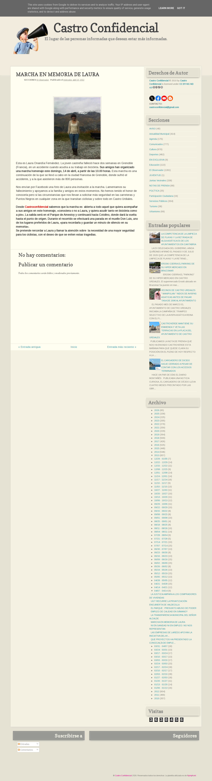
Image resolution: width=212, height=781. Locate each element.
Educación (154, 165)
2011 (156, 695)
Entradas (24, 744)
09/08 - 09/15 (160, 514)
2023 (156, 420)
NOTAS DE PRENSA (159, 185)
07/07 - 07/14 (160, 545)
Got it (181, 8)
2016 (156, 445)
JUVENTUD (155, 175)
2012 (156, 691)
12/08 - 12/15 (160, 469)
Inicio (74, 347)
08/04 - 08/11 (160, 531)
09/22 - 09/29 (160, 507)
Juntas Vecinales (157, 180)
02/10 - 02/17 (160, 670)
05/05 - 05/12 (160, 577)
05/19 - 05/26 (160, 570)
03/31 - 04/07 (160, 646)
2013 (156, 455)
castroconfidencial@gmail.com (164, 107)
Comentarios (26, 750)
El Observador (43, 80)
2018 (156, 438)
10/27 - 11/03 (160, 490)
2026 (156, 410)
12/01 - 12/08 (160, 472)
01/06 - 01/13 (160, 688)
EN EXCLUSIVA (157, 159)
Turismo (153, 206)
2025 (156, 413)
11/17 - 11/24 (160, 479)
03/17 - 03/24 (160, 653)
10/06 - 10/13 (160, 500)
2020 (156, 431)
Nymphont (191, 775)
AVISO (152, 128)
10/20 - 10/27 (160, 493)
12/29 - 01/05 (160, 459)
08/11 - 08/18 (160, 528)
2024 (156, 417)
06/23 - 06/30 (160, 552)
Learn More (166, 8)
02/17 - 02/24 (160, 667)
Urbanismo (154, 211)
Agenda (153, 139)
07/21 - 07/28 (160, 538)
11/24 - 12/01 (160, 476)
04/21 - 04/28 (160, 584)
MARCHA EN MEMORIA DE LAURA (168, 622)
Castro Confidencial (105, 27)
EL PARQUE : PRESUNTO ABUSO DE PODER (173, 608)
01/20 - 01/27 (160, 681)
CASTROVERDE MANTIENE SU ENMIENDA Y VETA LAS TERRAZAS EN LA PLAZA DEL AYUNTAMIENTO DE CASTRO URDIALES (171, 330)
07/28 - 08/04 (160, 535)
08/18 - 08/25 (160, 525)
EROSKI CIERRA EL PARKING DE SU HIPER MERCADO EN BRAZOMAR (177, 267)
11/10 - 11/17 (160, 483)
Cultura (152, 149)
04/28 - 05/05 (160, 580)
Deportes (153, 154)
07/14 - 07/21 (160, 542)
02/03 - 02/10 (160, 674)
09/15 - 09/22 (160, 511)
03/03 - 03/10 (160, 660)
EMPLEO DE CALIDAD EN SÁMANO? (169, 611)
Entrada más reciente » (121, 347)
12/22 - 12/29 (160, 462)
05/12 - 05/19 (160, 573)
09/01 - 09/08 (160, 518)
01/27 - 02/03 (160, 677)
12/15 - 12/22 (160, 465)
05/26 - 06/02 (160, 566)
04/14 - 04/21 (160, 587)
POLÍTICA (154, 190)
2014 (156, 452)
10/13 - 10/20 (160, 497)
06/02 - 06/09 (160, 563)
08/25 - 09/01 (160, 521)
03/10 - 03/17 (160, 657)
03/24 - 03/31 (160, 650)
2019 (156, 434)
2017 (156, 441)
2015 (156, 448)
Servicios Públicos (158, 201)
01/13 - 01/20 (160, 684)
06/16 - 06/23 (160, 556)
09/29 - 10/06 (160, 504)
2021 (156, 427)
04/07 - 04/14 (160, 591)
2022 (156, 424)
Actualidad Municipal (159, 134)
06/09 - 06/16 (160, 559)
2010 (156, 698)
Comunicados (156, 144)
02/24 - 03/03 (160, 663)
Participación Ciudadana (161, 196)
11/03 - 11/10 (160, 486)
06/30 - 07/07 (160, 549)
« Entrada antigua (29, 347)
